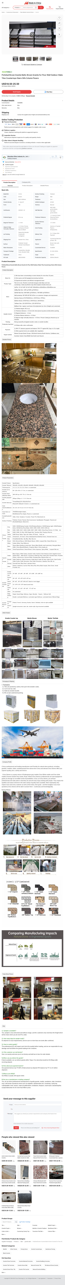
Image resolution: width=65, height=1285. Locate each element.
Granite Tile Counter (24, 1269)
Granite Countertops (36, 1249)
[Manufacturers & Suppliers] (32, 3)
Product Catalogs (25, 1222)
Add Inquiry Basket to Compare (33, 64)
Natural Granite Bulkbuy (39, 1269)
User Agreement (42, 1278)
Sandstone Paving (50, 1249)
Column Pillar (51, 1231)
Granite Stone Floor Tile (9, 1269)
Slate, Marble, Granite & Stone (27, 12)
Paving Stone (24, 1249)
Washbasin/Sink (52, 1228)
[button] (57, 185)
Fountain (34, 1225)
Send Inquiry (17, 92)
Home (3, 12)
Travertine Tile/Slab (37, 1231)
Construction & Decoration (12, 12)
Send (16, 1127)
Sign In (4, 174)
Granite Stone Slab (22, 1265)
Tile (2, 1225)
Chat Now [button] (49, 92)
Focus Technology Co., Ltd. (21, 1278)
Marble (5, 1249)
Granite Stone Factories (9, 1261)
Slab (18, 1225)
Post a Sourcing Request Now (50, 1128)
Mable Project (51, 1225)
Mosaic (19, 1228)
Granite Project (6, 1228)
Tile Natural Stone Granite (51, 1265)
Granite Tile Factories (8, 1265)
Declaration (50, 1278)
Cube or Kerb (5, 1231)
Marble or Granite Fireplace (39, 1228)
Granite (37, 12)
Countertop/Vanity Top (23, 1231)
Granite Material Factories (26, 1261)
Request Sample (30, 96)
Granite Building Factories (43, 1261)
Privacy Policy (57, 1278)
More (3, 1272)
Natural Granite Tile (36, 1265)
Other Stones (13, 1249)
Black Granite (6, 1253)
